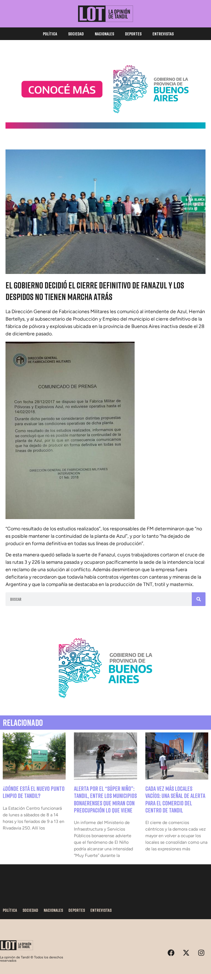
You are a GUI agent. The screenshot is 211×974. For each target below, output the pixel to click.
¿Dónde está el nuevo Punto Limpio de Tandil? (34, 792)
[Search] (199, 599)
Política (50, 33)
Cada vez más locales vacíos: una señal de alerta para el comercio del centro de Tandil (175, 799)
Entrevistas (163, 33)
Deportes (133, 33)
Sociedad (76, 33)
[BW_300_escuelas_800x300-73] (105, 127)
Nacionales (104, 33)
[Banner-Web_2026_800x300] (105, 704)
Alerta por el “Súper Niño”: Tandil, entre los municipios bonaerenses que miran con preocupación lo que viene (105, 799)
